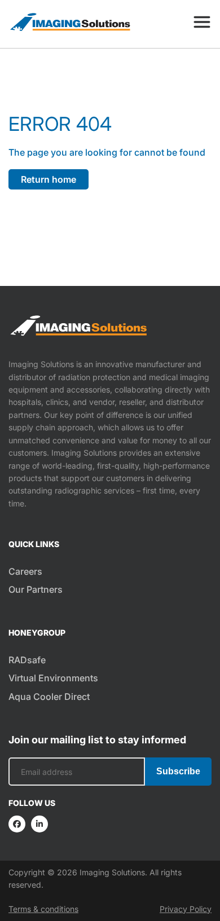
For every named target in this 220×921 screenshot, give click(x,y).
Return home (48, 179)
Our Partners (35, 589)
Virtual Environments (53, 678)
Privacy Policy (186, 909)
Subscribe (178, 771)
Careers (25, 571)
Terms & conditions (43, 909)
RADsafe (27, 660)
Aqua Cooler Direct (49, 696)
